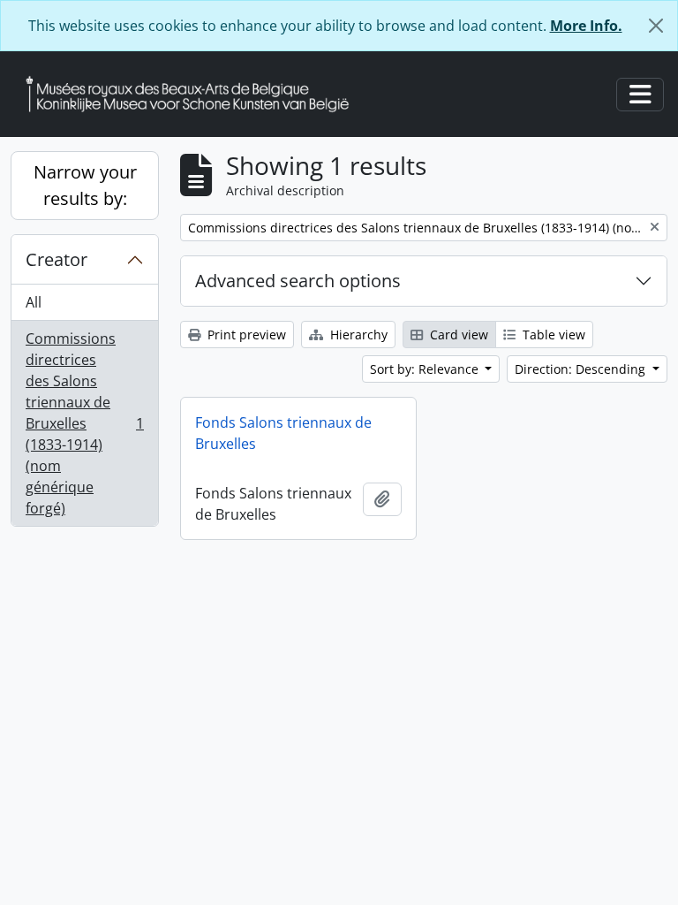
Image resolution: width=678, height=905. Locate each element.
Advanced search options (298, 281)
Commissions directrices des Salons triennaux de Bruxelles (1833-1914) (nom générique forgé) (84, 423)
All (33, 302)
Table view (552, 334)
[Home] (194, 94)
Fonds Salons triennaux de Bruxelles (283, 433)
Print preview (245, 334)
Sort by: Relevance (426, 369)
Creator (56, 259)
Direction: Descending (582, 369)
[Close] (656, 25)
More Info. (586, 25)
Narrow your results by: (85, 185)
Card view (457, 334)
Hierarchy (357, 334)
